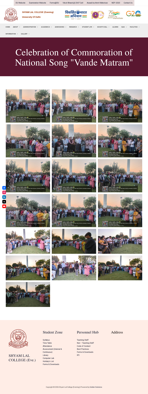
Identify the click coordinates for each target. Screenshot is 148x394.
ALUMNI (115, 27)
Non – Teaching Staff (85, 343)
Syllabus (46, 340)
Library (45, 355)
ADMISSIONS (59, 27)
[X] (4, 202)
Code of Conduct (83, 346)
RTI (78, 355)
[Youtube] (4, 206)
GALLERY (24, 34)
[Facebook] (4, 188)
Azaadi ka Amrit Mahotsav (97, 3)
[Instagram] (4, 192)
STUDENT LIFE (87, 27)
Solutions (98, 387)
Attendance (47, 346)
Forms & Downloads (51, 364)
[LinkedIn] (4, 197)
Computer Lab (48, 358)
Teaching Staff (83, 340)
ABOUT (15, 27)
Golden (92, 387)
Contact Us (128, 3)
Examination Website (37, 3)
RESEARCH (73, 27)
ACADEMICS (45, 27)
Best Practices (83, 349)
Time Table (47, 343)
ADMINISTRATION (29, 27)
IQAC (123, 27)
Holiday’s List (48, 361)
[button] (19, 27)
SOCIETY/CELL (102, 27)
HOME (8, 27)
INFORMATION (11, 34)
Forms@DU (54, 3)
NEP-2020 (116, 3)
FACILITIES (133, 27)
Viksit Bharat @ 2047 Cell (73, 3)
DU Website (20, 3)
